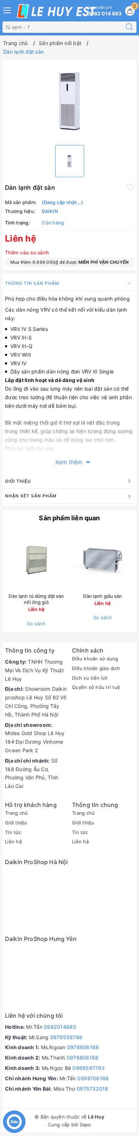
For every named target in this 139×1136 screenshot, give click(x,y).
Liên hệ (13, 841)
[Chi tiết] (69, 560)
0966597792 (88, 1068)
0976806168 (83, 1058)
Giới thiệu (16, 822)
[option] (69, 101)
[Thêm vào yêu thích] (130, 187)
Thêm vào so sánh (27, 252)
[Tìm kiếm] (129, 27)
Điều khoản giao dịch (96, 668)
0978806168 (83, 1047)
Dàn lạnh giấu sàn (102, 596)
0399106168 (93, 1078)
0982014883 (60, 1027)
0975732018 (92, 1089)
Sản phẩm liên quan (69, 518)
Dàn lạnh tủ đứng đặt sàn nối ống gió (36, 599)
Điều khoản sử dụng (95, 658)
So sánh (36, 623)
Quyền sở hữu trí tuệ (96, 687)
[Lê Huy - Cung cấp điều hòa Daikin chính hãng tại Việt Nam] (56, 11)
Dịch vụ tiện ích (90, 678)
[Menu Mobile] (7, 9)
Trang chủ (16, 813)
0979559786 (66, 1037)
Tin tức (13, 832)
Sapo (85, 1124)
